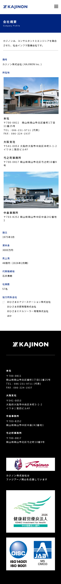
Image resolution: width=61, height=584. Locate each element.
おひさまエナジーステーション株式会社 (29, 301)
